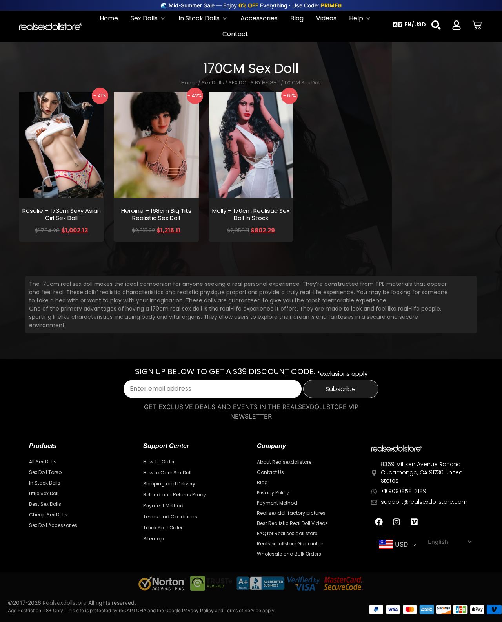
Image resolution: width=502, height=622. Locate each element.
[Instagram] (396, 522)
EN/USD (415, 24)
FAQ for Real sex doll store (287, 533)
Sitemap (153, 538)
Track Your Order (162, 527)
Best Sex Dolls (45, 504)
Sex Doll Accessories (53, 525)
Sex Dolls (213, 82)
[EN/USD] (397, 24)
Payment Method (163, 505)
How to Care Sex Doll (167, 472)
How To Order (159, 461)
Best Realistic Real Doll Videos (292, 523)
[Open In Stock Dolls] (225, 18)
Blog (262, 482)
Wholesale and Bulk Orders (289, 554)
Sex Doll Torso (45, 472)
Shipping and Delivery (169, 483)
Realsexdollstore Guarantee (290, 543)
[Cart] (477, 25)
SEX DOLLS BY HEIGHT (254, 82)
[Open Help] (368, 18)
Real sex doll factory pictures (291, 513)
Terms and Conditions (170, 516)
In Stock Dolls (44, 482)
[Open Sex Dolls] (163, 18)
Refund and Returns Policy (174, 494)
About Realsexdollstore (284, 462)
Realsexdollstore (65, 603)
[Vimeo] (414, 522)
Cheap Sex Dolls (48, 514)
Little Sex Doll (43, 493)
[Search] (436, 25)
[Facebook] (379, 522)
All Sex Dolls (42, 461)
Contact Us (270, 472)
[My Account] (456, 25)
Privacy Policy (273, 492)
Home (189, 82)
